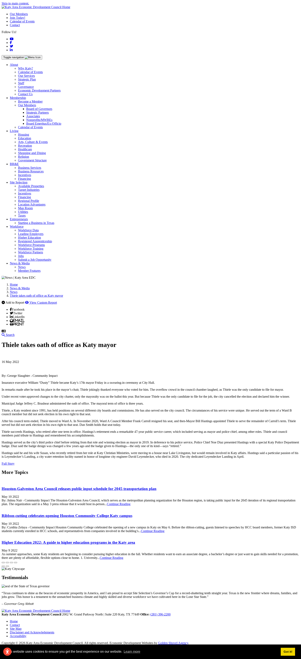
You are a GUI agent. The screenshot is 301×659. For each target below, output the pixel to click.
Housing (23, 134)
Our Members (19, 14)
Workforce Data (28, 230)
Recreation (25, 145)
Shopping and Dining (32, 153)
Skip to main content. (15, 3)
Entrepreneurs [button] (19, 219)
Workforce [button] (17, 226)
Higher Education (29, 237)
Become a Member (30, 101)
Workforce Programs (31, 245)
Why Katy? (25, 68)
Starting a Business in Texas (36, 223)
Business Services (29, 167)
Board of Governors (39, 109)
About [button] (14, 64)
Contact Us (25, 94)
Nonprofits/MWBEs (39, 120)
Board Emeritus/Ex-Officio (43, 123)
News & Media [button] (20, 263)
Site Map (16, 628)
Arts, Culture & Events (33, 142)
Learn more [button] (132, 651)
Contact (15, 25)
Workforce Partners (30, 252)
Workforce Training (30, 248)
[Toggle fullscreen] (11, 562)
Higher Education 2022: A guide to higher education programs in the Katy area (68, 542)
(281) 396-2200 (160, 614)
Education (24, 138)
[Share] (7, 562)
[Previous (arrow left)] (3, 566)
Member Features (29, 270)
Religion (23, 156)
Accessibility (18, 636)
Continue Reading (118, 504)
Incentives (24, 175)
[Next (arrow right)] (7, 566)
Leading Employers (30, 234)
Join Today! (17, 17)
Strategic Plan (27, 79)
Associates (33, 116)
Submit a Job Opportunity (34, 259)
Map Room (25, 208)
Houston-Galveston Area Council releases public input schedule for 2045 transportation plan (79, 489)
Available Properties (31, 186)
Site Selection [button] (18, 182)
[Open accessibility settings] (7, 652)
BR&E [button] (14, 164)
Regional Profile (28, 201)
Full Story (8, 463)
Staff (21, 83)
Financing (24, 178)
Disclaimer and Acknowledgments (32, 632)
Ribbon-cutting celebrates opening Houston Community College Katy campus (67, 516)
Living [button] (14, 131)
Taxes (22, 215)
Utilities (23, 212)
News (22, 267)
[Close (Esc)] (3, 562)
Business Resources (31, 171)
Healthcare (25, 149)
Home (14, 621)
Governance (26, 86)
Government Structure (32, 160)
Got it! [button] (288, 651)
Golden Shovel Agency (173, 643)
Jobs (21, 256)
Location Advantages (31, 204)
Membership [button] (18, 98)
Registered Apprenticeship (35, 241)
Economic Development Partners (39, 90)
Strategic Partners (37, 112)
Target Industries (29, 189)
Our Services (26, 75)
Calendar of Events (22, 21)
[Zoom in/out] (15, 562)
